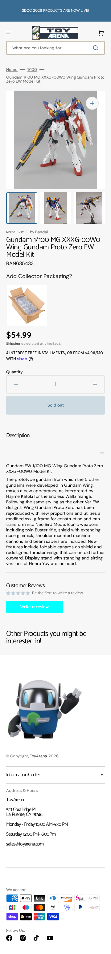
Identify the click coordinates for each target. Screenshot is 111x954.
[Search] (97, 48)
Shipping (13, 344)
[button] (8, 33)
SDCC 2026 (32, 10)
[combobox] (55, 48)
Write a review (34, 606)
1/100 (32, 70)
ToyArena (38, 756)
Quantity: (14, 372)
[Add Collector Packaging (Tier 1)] (20, 305)
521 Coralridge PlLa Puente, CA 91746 (24, 812)
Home (12, 70)
